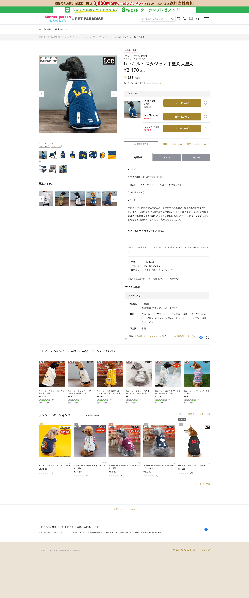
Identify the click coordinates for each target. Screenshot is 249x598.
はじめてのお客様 (47, 527)
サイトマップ (58, 532)
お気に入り (204, 414)
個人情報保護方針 (95, 532)
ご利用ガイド (66, 527)
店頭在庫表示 (142, 144)
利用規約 (109, 532)
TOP (41, 37)
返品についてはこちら (196, 144)
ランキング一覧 (202, 483)
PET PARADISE (141, 56)
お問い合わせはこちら (124, 509)
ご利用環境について (76, 532)
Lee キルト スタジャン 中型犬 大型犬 (128, 37)
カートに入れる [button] (182, 103)
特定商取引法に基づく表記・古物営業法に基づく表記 (138, 532)
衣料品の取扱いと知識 (88, 527)
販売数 (191, 414)
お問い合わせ (44, 532)
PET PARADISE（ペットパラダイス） (63, 37)
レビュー (196, 157)
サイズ (167, 157)
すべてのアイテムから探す (153, 19)
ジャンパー (103, 37)
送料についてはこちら (172, 144)
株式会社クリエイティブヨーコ (148, 336)
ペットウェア (89, 37)
